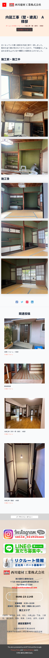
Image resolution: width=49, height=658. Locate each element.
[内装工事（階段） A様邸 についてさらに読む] (24, 470)
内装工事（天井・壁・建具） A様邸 (15, 431)
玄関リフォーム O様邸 (11, 352)
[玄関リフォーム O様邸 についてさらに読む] (24, 333)
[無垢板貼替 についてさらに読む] (24, 373)
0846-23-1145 (24, 596)
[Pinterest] (27, 301)
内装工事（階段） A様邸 (11, 500)
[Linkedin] (32, 301)
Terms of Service (28, 650)
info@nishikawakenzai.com (24, 587)
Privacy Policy (15, 650)
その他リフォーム (24, 29)
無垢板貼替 (7, 386)
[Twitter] (22, 301)
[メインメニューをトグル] (4, 5)
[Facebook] (17, 301)
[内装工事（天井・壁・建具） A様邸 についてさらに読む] (24, 413)
